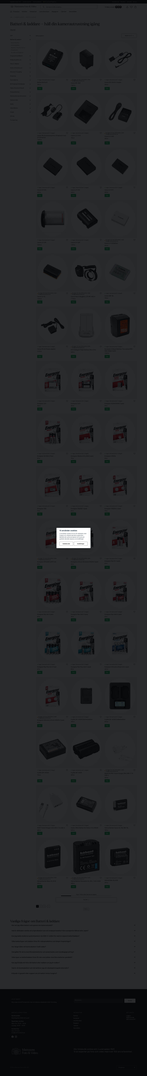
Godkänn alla (66, 543)
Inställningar (80, 543)
